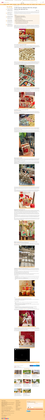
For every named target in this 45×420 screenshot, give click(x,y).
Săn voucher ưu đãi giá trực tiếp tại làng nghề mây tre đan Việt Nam (27, 362)
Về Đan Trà (40, 4)
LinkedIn (38, 365)
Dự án (30, 4)
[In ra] (37, 10)
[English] (3, 2)
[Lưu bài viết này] (38, 10)
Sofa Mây (21, 4)
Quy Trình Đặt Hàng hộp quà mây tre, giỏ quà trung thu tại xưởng (22, 22)
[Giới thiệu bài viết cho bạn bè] (36, 10)
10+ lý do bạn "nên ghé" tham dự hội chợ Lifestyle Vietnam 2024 (9, 21)
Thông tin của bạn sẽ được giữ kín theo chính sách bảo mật (21, 23)
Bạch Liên (39, 364)
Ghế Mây (18, 4)
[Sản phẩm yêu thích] (41, 2)
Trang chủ (5, 4)
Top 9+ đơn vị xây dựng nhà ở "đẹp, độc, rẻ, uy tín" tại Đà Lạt (10, 9)
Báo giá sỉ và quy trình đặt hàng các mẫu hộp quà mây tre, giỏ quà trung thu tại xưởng (24, 20)
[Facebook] (44, 415)
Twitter (34, 365)
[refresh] (30, 407)
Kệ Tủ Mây (28, 4)
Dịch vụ (36, 4)
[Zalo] (44, 416)
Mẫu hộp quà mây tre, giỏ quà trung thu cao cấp (20, 19)
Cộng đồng (33, 4)
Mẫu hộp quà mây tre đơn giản (17, 111)
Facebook (31, 365)
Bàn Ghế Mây (14, 4)
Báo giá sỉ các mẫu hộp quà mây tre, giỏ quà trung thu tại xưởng (22, 21)
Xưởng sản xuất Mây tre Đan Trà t (17, 243)
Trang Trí (11, 4)
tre (19, 45)
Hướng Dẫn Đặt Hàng (18, 405)
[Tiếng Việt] (2, 2)
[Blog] (22, 2)
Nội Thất (8, 4)
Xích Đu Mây (24, 4)
